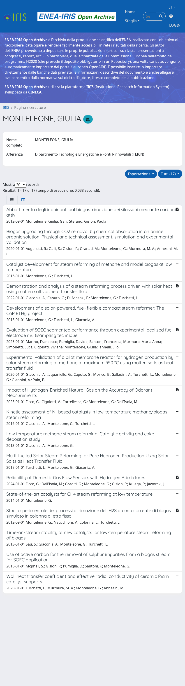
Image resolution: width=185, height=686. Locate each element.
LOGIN (174, 25)
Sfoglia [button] (131, 20)
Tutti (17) (169, 173)
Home (130, 11)
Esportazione (139, 173)
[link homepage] (16, 16)
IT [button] (170, 7)
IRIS (6, 107)
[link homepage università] (77, 16)
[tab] (12, 199)
